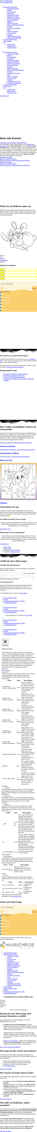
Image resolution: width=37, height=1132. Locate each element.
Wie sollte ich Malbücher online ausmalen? (16, 374)
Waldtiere (3, 503)
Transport (10, 34)
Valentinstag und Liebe (13, 36)
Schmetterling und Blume (9, 453)
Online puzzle (7, 41)
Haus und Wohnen (12, 20)
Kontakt (6, 599)
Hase (13, 550)
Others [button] (4, 873)
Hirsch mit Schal (6, 460)
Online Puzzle (8, 987)
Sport (8, 30)
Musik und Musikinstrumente (15, 25)
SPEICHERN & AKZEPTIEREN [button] (11, 895)
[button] (18, 1000)
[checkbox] (9, 293)
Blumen (9, 10)
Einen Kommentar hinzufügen (15, 367)
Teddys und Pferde (12, 31)
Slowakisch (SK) (12, 47)
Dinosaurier (10, 13)
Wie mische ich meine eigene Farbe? (14, 375)
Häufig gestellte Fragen (10, 598)
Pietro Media (23, 593)
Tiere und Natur (11, 33)
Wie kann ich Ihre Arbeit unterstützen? (14, 377)
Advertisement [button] (6, 854)
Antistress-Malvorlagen (10, 39)
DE (5, 42)
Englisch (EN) (11, 44)
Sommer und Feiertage (13, 28)
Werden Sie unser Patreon (11, 1041)
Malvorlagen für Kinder (10, 7)
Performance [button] (5, 794)
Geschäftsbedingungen (10, 602)
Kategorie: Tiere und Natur (8, 142)
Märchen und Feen (12, 23)
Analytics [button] (4, 802)
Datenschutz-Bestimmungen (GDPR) (14, 601)
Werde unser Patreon (9, 1066)
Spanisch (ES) (11, 46)
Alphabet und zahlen (13, 8)
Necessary (7, 670)
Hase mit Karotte (21, 142)
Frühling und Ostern (13, 17)
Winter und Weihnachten (14, 38)
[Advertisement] (18, 116)
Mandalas (10, 21)
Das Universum (11, 12)
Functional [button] (5, 786)
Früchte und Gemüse (13, 15)
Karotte (17, 550)
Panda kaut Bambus (7, 446)
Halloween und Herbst (13, 18)
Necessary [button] (5, 668)
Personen (9, 26)
